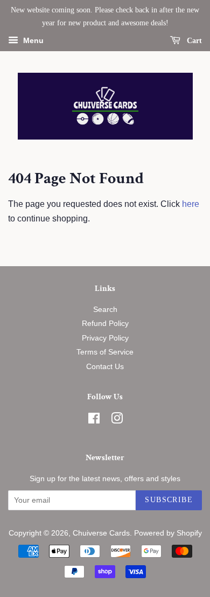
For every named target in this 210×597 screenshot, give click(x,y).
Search (105, 310)
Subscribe (169, 500)
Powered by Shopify (168, 533)
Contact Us (105, 367)
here (190, 204)
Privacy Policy (105, 338)
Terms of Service (105, 352)
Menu (32, 40)
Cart (193, 40)
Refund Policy (105, 324)
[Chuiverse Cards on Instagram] (117, 420)
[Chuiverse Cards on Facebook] (94, 420)
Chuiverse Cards (101, 533)
